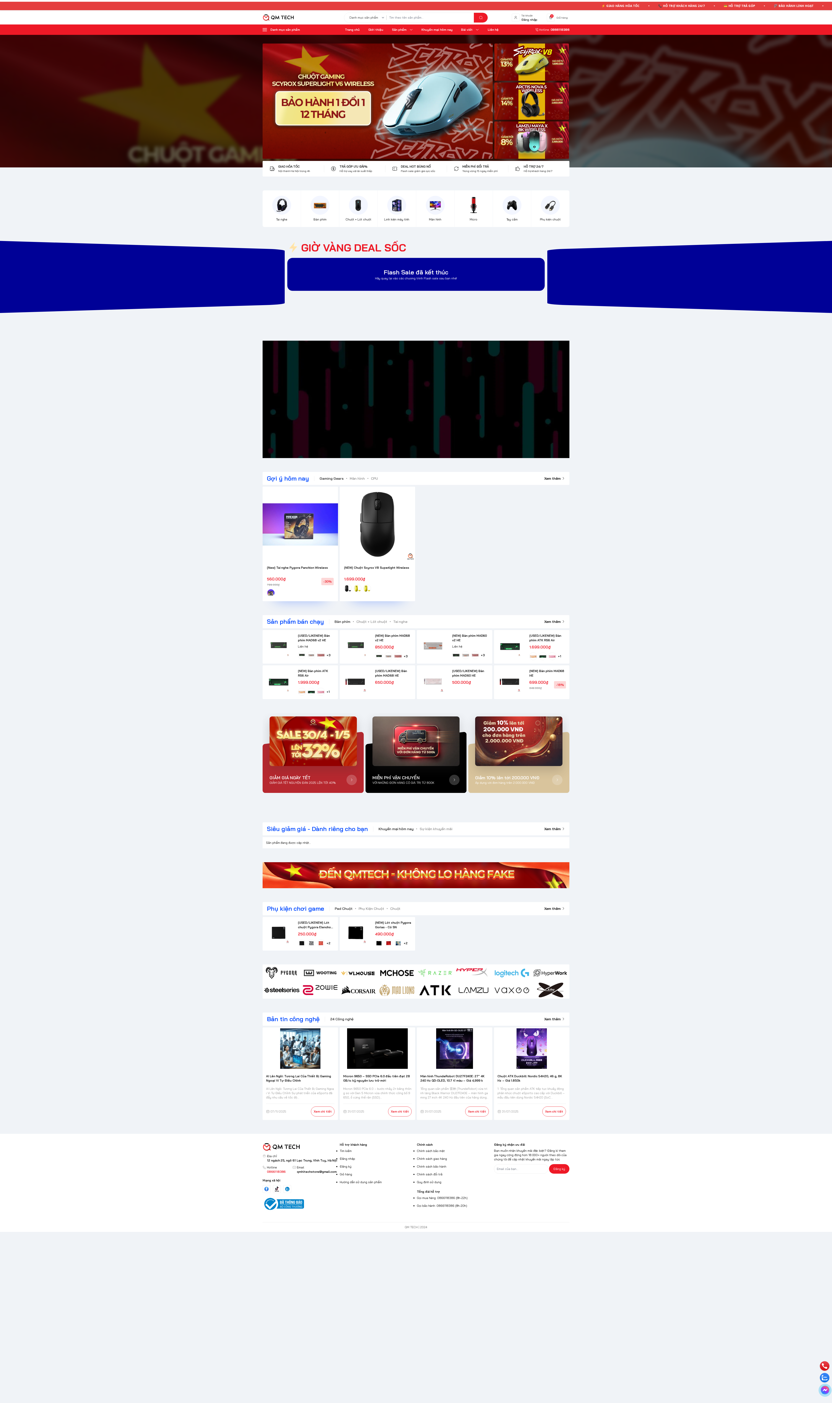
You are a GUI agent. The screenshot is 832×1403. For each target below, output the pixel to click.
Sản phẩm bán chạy (295, 621)
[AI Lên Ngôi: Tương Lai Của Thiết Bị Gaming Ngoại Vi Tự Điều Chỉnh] (300, 1048)
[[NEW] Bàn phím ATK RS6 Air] (278, 681)
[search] (481, 18)
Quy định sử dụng (429, 1182)
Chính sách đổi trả (429, 1174)
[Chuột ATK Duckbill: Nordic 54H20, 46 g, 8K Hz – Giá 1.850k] (532, 1048)
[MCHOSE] (397, 973)
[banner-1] (531, 62)
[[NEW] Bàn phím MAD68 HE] (510, 681)
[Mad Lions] (397, 990)
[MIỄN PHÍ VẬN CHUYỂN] (416, 741)
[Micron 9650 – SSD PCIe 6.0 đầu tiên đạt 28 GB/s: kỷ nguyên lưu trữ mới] (377, 1048)
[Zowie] (320, 990)
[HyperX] (473, 973)
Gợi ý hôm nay (288, 478)
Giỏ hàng (346, 1174)
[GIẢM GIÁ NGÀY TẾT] (313, 741)
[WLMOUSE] (358, 973)
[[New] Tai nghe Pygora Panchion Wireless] (300, 524)
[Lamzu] (473, 990)
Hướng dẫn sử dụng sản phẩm (361, 1182)
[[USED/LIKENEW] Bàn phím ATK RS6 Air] (510, 646)
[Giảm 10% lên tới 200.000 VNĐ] (518, 741)
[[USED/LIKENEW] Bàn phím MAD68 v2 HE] (278, 646)
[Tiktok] (277, 1189)
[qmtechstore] (278, 17)
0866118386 (276, 1172)
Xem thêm (552, 478)
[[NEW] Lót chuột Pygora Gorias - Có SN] (355, 933)
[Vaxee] (512, 990)
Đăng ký (345, 1166)
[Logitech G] (512, 973)
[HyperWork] (550, 973)
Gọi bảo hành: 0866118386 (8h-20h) (442, 1206)
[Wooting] (320, 973)
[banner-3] (378, 101)
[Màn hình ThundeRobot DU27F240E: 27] (455, 1048)
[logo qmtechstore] (300, 1146)
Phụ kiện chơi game (295, 908)
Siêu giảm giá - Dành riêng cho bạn (317, 829)
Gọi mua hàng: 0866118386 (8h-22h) (442, 1198)
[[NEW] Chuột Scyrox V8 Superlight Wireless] (377, 524)
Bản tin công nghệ (293, 1019)
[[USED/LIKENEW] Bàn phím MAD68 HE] (355, 681)
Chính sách (425, 1145)
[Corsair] (358, 990)
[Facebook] (266, 1189)
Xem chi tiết (323, 1111)
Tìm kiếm (346, 1151)
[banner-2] (531, 101)
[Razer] (435, 973)
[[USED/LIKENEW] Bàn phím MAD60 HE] (432, 681)
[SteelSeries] (282, 990)
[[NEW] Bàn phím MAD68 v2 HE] (355, 646)
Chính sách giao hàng (432, 1159)
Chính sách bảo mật (431, 1151)
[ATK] (435, 990)
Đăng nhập (347, 1159)
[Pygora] (282, 973)
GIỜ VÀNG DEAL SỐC (353, 247)
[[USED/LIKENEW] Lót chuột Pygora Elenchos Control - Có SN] (278, 933)
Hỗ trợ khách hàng (353, 1145)
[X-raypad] (550, 990)
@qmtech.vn (393, 399)
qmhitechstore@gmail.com (317, 1172)
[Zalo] (287, 1189)
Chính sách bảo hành (431, 1166)
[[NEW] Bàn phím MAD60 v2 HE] (432, 646)
